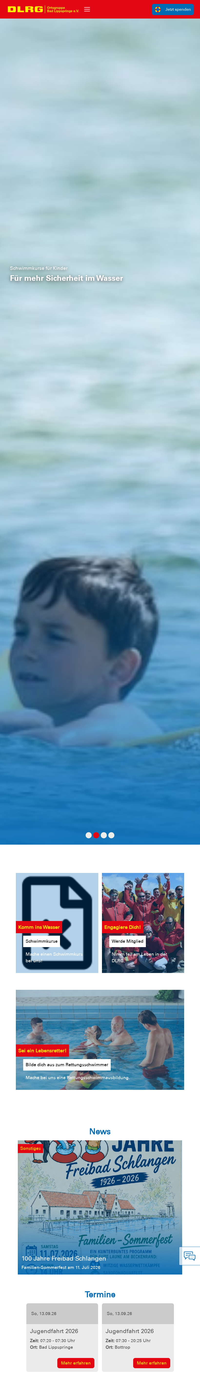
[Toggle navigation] (87, 9)
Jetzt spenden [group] (178, 9)
